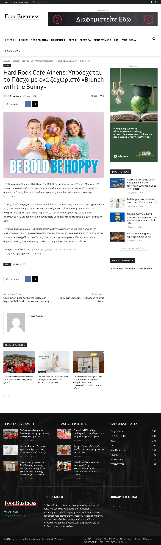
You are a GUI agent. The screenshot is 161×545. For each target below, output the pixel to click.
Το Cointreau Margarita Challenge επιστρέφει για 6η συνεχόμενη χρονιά (18, 380)
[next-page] (10, 396)
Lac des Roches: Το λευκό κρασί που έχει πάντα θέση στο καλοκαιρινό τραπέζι (53, 380)
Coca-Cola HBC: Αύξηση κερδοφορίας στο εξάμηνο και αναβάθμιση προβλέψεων (89, 433)
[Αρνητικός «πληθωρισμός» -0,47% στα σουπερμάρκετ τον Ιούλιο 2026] (64, 450)
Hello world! (145, 268)
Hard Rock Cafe (19, 264)
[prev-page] (5, 396)
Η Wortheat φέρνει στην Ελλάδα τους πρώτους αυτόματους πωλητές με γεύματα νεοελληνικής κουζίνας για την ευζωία (87, 382)
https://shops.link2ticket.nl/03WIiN (57, 249)
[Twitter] (156, 2)
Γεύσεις (15, 61)
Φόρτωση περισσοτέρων (132, 248)
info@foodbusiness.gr (14, 515)
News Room (15, 96)
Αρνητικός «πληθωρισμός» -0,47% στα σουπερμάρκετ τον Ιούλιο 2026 (89, 449)
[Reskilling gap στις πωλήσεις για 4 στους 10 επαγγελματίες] (117, 203)
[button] (154, 38)
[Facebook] (151, 2)
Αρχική (6, 61)
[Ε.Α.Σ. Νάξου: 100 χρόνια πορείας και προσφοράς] (117, 237)
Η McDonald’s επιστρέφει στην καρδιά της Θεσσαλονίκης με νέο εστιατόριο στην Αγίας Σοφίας (86, 468)
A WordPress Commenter (122, 268)
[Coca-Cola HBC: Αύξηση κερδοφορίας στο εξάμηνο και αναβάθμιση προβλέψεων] (64, 434)
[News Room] (5, 96)
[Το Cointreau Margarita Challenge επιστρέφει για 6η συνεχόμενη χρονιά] (19, 362)
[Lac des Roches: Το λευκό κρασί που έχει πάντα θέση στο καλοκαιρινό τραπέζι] (53, 362)
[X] (35, 104)
